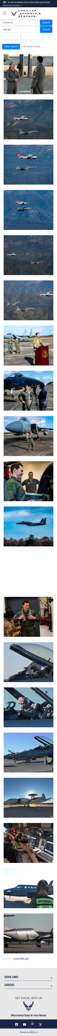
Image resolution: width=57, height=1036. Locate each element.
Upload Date (31, 36)
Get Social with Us (28, 998)
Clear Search (11, 46)
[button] (13, 5)
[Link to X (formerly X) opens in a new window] (40, 1024)
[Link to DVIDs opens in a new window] (32, 1023)
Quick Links (11, 977)
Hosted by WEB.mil (28, 1032)
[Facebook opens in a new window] (16, 1024)
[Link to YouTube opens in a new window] (24, 1024)
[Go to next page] (20, 959)
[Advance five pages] (22, 959)
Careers (9, 985)
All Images (11, 36)
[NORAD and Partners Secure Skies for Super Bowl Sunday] (28, 345)
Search (46, 22)
